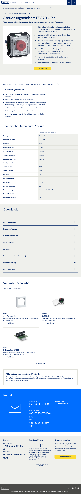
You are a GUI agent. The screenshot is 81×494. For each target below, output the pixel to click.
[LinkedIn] (73, 488)
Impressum (65, 491)
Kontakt (6, 440)
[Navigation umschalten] (78, 2)
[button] (68, 488)
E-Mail (26, 380)
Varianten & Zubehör (50, 84)
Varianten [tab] (16, 288)
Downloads (35, 84)
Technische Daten (22, 84)
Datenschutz (42, 491)
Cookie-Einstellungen (51, 491)
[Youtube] (78, 488)
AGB (37, 491)
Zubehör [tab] (7, 288)
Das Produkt (8, 84)
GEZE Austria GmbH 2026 (17, 491)
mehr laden (40, 363)
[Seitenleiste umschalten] (74, 2)
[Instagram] (75, 488)
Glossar (59, 491)
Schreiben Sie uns (36, 440)
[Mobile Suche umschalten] (69, 2)
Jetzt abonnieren (65, 457)
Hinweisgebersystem (30, 491)
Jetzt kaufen (42, 68)
